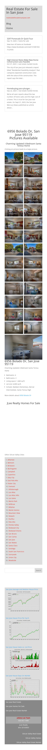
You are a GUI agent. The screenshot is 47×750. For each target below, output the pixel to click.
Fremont (12, 486)
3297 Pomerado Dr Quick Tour (20, 38)
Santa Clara (13, 545)
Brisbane (11, 466)
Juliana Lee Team (23, 718)
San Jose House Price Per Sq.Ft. (17, 618)
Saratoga (12, 548)
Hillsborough (13, 489)
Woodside (12, 560)
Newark (11, 516)
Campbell (11, 472)
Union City (12, 557)
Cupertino (11, 474)
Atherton (11, 460)
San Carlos (13, 537)
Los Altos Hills (14, 495)
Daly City (11, 477)
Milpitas (12, 507)
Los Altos (12, 492)
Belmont (11, 463)
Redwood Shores (15, 531)
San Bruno (13, 534)
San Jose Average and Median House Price (22, 589)
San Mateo (13, 543)
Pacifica (11, 519)
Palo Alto (12, 522)
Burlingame (12, 469)
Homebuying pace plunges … (19, 88)
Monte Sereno (14, 510)
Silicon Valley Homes (33, 738)
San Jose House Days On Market (18, 676)
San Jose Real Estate (13, 702)
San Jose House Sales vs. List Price (19, 647)
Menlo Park (13, 501)
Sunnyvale (12, 554)
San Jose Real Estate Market (16, 710)
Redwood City (14, 528)
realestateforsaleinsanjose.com (18, 18)
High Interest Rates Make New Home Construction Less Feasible (22, 61)
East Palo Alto (13, 480)
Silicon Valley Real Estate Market (29, 742)
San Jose (12, 540)
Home (9, 28)
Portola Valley (14, 525)
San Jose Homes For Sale (15, 706)
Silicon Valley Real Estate (31, 734)
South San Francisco (16, 551)
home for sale (23, 41)
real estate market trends (28, 64)
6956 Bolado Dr (25, 395)
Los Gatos (12, 498)
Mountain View (14, 513)
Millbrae (12, 504)
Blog (8, 23)
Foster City (12, 483)
